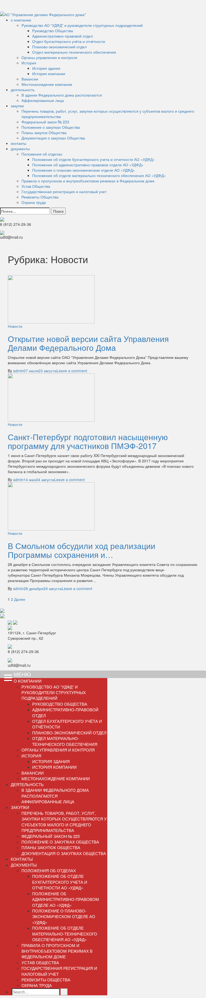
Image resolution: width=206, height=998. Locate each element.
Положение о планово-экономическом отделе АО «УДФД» (83, 170)
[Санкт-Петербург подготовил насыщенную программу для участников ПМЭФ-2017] (51, 396)
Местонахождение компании (46, 84)
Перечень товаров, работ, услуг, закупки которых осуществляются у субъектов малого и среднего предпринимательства (64, 821)
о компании (21, 20)
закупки (17, 105)
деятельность (23, 89)
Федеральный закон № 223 (45, 121)
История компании (48, 73)
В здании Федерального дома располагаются (61, 95)
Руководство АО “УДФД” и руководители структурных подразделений (82, 25)
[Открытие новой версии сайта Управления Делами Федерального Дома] (51, 298)
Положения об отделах (41, 154)
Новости (15, 326)
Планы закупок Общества (44, 132)
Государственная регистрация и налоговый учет (63, 191)
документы (20, 148)
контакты (18, 143)
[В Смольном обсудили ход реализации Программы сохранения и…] (51, 505)
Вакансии (29, 79)
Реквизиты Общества (39, 197)
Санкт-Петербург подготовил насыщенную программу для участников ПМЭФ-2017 (88, 441)
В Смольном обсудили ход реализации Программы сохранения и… (81, 550)
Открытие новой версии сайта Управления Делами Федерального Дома (88, 343)
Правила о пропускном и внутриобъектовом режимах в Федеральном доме (87, 180)
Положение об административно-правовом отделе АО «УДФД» (88, 164)
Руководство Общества (52, 30)
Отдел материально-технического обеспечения (74, 52)
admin (18, 370)
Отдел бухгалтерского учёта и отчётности (68, 41)
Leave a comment (72, 370)
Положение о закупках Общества (50, 127)
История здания (46, 68)
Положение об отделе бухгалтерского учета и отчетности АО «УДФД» (93, 159)
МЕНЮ (22, 674)
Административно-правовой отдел (62, 36)
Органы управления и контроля (49, 57)
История (28, 62)
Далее (19, 599)
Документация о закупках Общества (53, 138)
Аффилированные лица (42, 100)
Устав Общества (35, 186)
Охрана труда (33, 202)
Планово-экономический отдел (59, 46)
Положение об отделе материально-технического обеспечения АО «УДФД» (99, 175)
